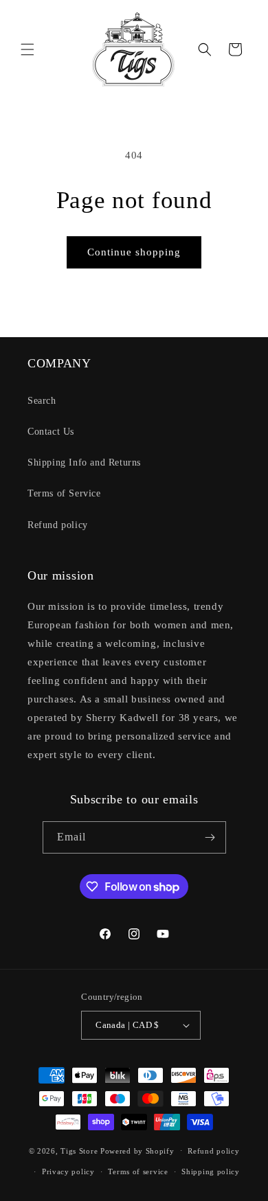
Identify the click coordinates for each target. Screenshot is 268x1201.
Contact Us (50, 431)
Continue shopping (134, 252)
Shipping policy (210, 1171)
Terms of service (138, 1171)
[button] (27, 49)
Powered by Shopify (137, 1150)
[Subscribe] (210, 837)
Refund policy (57, 525)
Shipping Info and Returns (84, 462)
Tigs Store (79, 1150)
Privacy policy (68, 1171)
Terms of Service (64, 493)
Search (41, 401)
